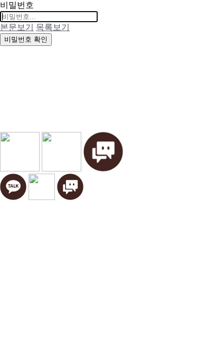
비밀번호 (17, 5)
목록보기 (53, 27)
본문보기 (17, 27)
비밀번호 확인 (26, 39)
